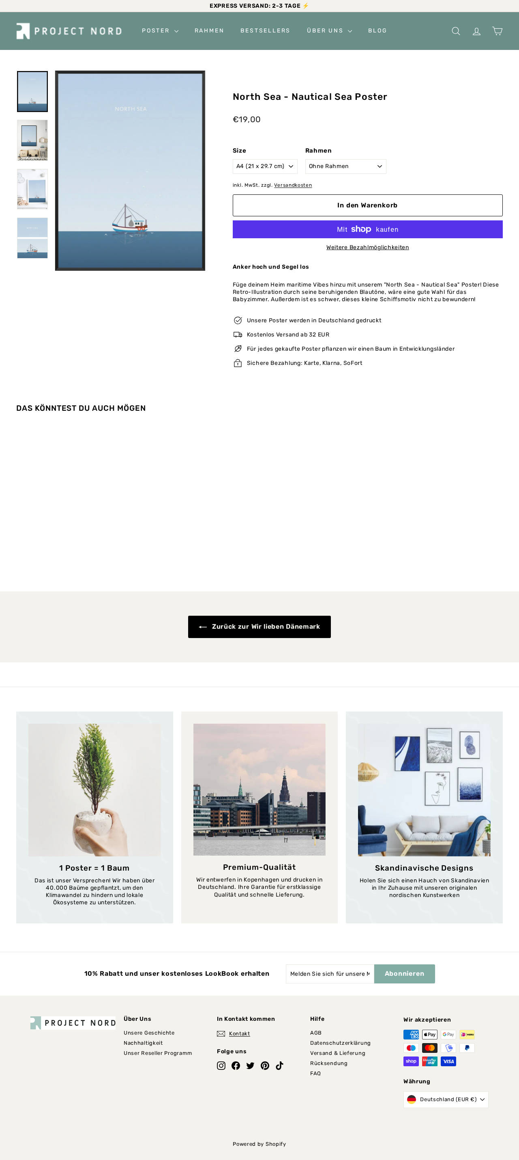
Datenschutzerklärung (340, 1043)
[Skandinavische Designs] (424, 790)
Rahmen (210, 30)
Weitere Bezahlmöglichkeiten (367, 247)
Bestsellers (265, 30)
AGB (316, 1033)
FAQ (315, 1073)
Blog (377, 30)
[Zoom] (130, 171)
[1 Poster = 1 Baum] (94, 790)
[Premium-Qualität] (259, 790)
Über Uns (326, 30)
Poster (157, 30)
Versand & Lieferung (337, 1053)
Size (240, 150)
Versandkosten (293, 185)
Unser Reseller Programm (158, 1053)
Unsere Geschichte (149, 1033)
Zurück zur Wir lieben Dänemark (265, 626)
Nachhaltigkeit (143, 1043)
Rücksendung (329, 1063)
